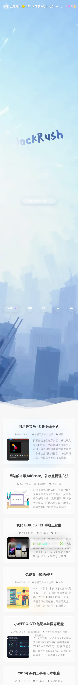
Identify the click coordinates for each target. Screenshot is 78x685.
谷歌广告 (56, 483)
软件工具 (39, 434)
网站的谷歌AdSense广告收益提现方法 (38, 475)
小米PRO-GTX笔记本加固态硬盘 (39, 623)
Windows (50, 631)
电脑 (65, 631)
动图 (61, 434)
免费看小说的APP (39, 574)
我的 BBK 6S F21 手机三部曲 (39, 525)
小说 (61, 582)
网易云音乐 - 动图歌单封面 (39, 426)
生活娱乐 (48, 434)
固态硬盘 (39, 635)
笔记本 (58, 631)
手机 (56, 532)
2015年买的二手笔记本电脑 (39, 673)
